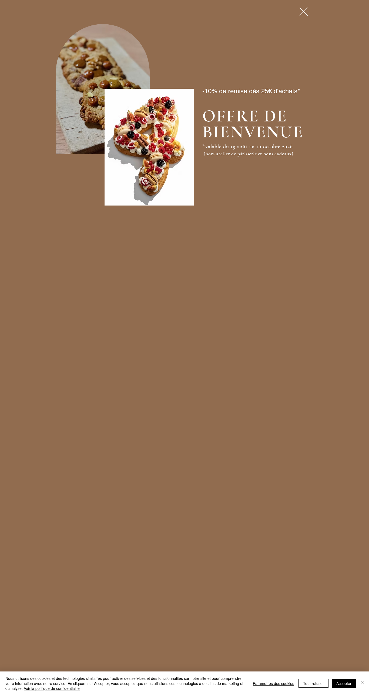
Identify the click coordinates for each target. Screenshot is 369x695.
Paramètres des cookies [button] (273, 683)
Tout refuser (313, 683)
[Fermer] (362, 683)
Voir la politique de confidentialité (52, 688)
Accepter (343, 683)
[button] (304, 12)
